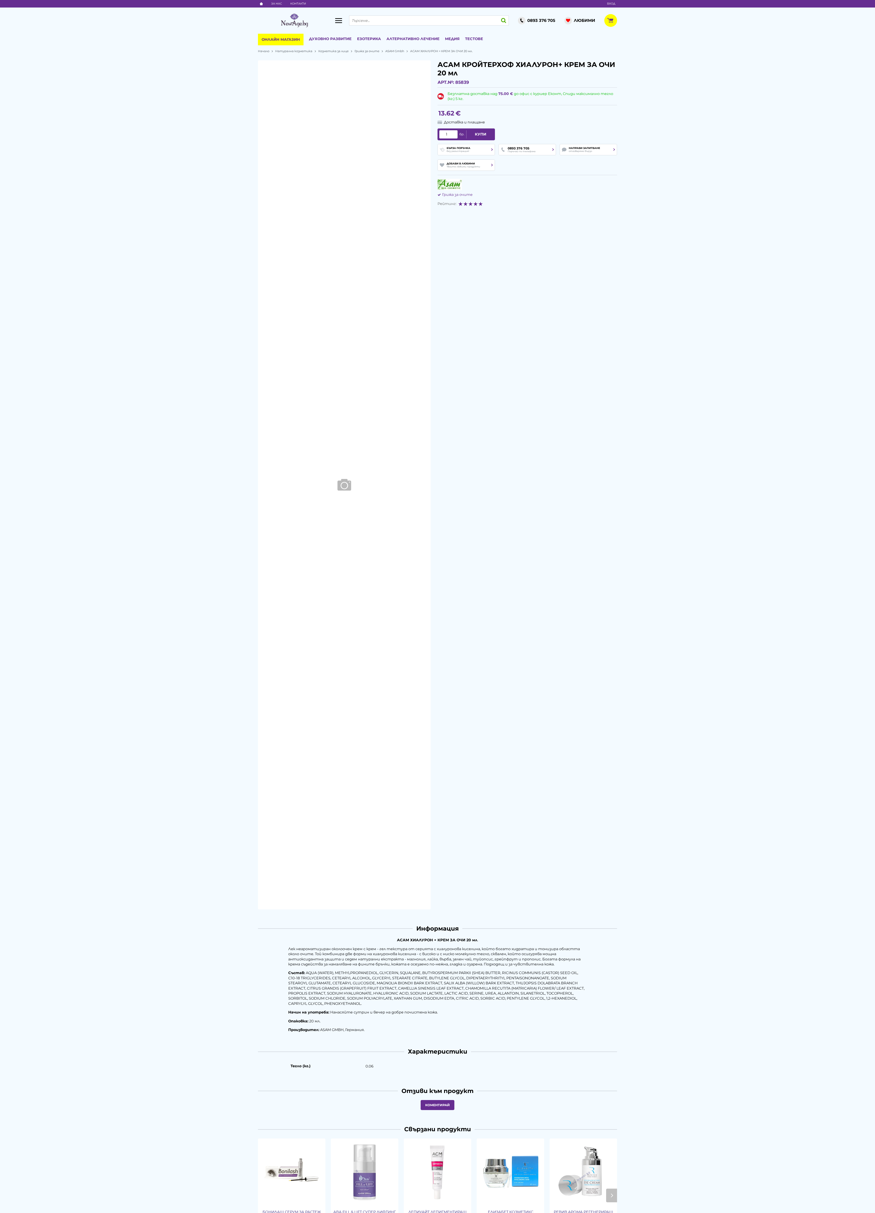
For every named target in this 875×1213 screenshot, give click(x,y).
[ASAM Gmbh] (450, 184)
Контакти (298, 3)
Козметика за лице (333, 51)
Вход (611, 3)
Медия (452, 39)
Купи (480, 134)
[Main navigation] (339, 20)
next (611, 1195)
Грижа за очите (367, 51)
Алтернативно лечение (413, 39)
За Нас (276, 3)
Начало (263, 51)
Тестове (474, 39)
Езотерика (369, 39)
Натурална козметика (293, 51)
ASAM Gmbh (394, 51)
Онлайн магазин (281, 39)
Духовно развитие (330, 39)
